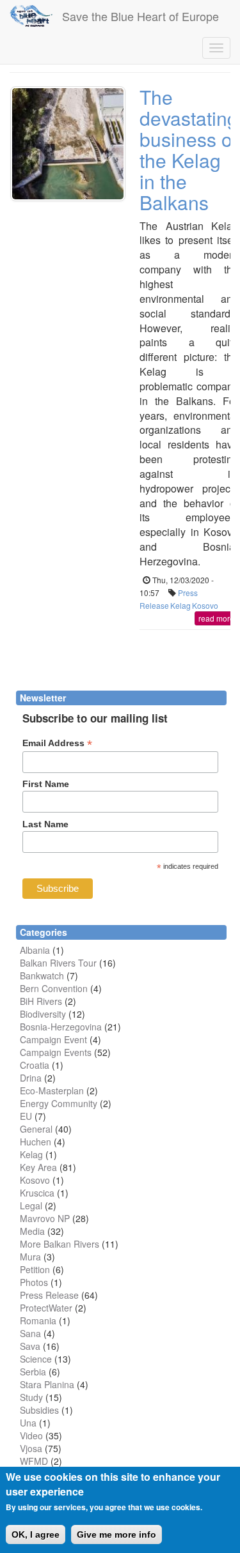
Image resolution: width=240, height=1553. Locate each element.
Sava (30, 1346)
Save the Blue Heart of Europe (140, 16)
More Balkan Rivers (59, 1243)
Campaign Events (56, 1052)
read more (216, 618)
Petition (35, 1269)
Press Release (49, 1295)
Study (31, 1397)
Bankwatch (42, 975)
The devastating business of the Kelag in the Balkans (189, 149)
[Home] (31, 16)
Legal (31, 1205)
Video (31, 1435)
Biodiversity (43, 1013)
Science (36, 1358)
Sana (30, 1333)
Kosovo (205, 605)
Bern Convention (54, 988)
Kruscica (37, 1192)
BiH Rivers (41, 1001)
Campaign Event (53, 1039)
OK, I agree (36, 1534)
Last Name (45, 824)
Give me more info (116, 1534)
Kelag (180, 605)
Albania (35, 950)
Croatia (34, 1065)
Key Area (38, 1167)
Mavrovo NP (45, 1218)
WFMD (34, 1461)
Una (28, 1422)
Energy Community (58, 1103)
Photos (34, 1282)
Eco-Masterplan (52, 1090)
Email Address (57, 743)
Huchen (35, 1141)
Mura (30, 1256)
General (36, 1128)
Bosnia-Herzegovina (61, 1026)
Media (32, 1231)
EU (26, 1116)
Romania (38, 1320)
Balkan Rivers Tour (58, 962)
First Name (45, 784)
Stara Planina (47, 1384)
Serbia (33, 1371)
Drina (31, 1077)
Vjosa (31, 1448)
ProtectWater (46, 1307)
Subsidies (39, 1410)
